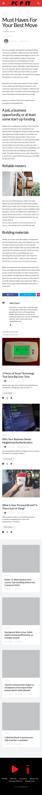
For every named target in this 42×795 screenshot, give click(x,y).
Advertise (29, 781)
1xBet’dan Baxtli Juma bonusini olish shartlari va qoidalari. (18, 738)
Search (13, 779)
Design (12, 500)
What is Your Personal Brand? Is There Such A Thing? (19, 506)
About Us (34, 779)
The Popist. (23, 787)
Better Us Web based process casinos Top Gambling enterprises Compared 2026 (19, 582)
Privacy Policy (15, 781)
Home (5, 779)
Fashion (7, 575)
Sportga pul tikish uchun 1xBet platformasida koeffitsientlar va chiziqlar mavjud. (18, 635)
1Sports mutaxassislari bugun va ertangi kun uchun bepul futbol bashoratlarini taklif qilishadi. (19, 687)
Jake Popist (13, 41)
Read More (8, 393)
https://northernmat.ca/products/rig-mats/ (22, 261)
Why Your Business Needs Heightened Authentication (17, 440)
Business (5, 14)
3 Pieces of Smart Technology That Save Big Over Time (18, 375)
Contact (23, 779)
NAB (17, 145)
